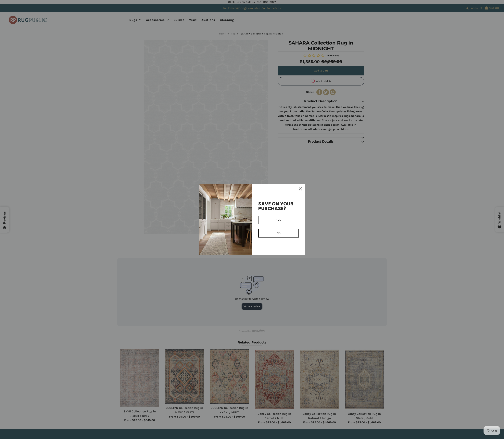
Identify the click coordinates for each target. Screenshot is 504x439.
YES (278, 219)
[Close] (300, 189)
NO (279, 233)
